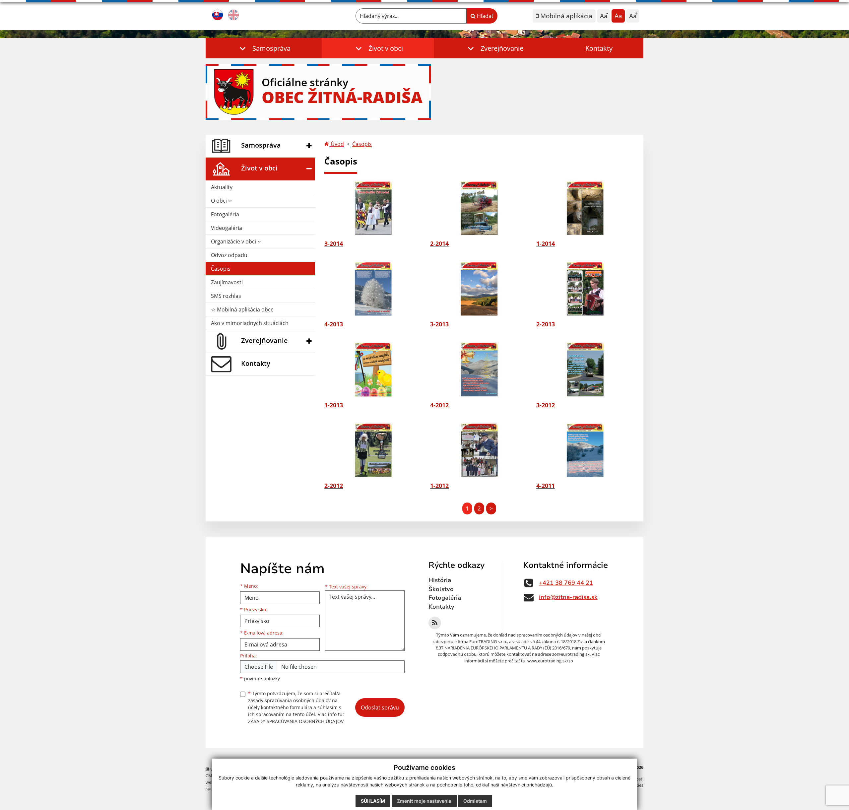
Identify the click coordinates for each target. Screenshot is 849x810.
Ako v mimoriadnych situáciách (250, 323)
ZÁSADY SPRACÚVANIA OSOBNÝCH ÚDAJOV (296, 721)
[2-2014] (479, 208)
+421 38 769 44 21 (566, 583)
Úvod (336, 144)
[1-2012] (479, 450)
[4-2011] (585, 450)
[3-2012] (585, 369)
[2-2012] (373, 450)
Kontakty (599, 48)
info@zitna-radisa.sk (568, 597)
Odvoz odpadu (229, 255)
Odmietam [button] (475, 801)
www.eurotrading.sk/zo (550, 661)
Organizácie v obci (234, 241)
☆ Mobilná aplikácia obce (242, 309)
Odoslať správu (380, 707)
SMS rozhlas (226, 296)
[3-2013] (479, 288)
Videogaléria (226, 228)
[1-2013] (373, 369)
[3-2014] (373, 208)
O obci (219, 200)
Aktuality (221, 187)
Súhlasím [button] (373, 801)
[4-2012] (479, 369)
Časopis (220, 268)
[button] (264, 48)
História (439, 580)
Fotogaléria (225, 214)
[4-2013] (373, 288)
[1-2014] (585, 208)
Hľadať (484, 16)
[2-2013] (585, 288)
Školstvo (441, 589)
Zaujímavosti (227, 282)
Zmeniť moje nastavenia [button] (424, 801)
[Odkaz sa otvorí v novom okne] (434, 623)
